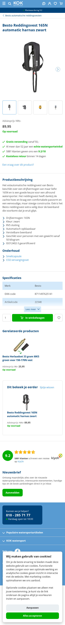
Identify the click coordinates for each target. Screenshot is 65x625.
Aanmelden (13, 492)
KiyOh (21, 461)
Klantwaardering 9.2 (33, 10)
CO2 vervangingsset (17, 260)
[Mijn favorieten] (55, 4)
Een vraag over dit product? (18, 164)
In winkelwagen (35, 317)
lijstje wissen (47, 387)
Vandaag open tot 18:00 (20, 518)
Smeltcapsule (13, 256)
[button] (9, 107)
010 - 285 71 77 (18, 515)
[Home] (18, 5)
